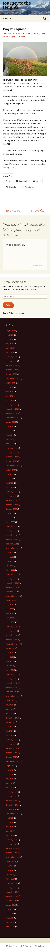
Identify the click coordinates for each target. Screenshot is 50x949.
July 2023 (9, 474)
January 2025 (11, 404)
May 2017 (9, 731)
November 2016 (12, 752)
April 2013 (10, 922)
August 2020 (11, 600)
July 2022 (9, 513)
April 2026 (10, 348)
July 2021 (9, 552)
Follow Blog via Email (14, 282)
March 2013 (10, 926)
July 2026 (9, 335)
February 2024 (11, 448)
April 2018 (10, 709)
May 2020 (9, 613)
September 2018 (12, 696)
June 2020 (10, 609)
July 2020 (9, 604)
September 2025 (12, 378)
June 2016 (10, 774)
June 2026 (10, 339)
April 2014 (10, 874)
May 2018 (9, 705)
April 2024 (10, 439)
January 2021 (11, 578)
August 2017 (11, 722)
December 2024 (12, 409)
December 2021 (12, 535)
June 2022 (10, 517)
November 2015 (12, 805)
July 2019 (9, 652)
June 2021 (10, 557)
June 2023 (10, 478)
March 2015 (10, 835)
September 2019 (12, 644)
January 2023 (11, 496)
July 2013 (9, 909)
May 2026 (9, 343)
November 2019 (12, 639)
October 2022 (11, 509)
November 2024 (12, 413)
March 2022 (10, 522)
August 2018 (11, 700)
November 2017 (12, 718)
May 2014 (9, 870)
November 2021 (12, 539)
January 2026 (11, 361)
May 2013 (9, 918)
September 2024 (12, 417)
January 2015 (11, 844)
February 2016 (11, 792)
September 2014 (12, 857)
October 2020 (11, 591)
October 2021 (11, 544)
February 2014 (11, 883)
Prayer (12, 36)
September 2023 (12, 465)
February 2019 (11, 674)
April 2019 (10, 665)
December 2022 (12, 500)
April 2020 (10, 617)
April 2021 (10, 565)
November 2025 (12, 369)
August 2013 (11, 905)
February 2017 (11, 739)
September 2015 (12, 813)
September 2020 (12, 596)
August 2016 (11, 765)
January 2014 (11, 887)
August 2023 (11, 470)
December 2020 (12, 583)
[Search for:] (44, 18)
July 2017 (9, 726)
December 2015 (12, 800)
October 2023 (11, 461)
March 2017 (10, 735)
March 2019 (10, 670)
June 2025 (10, 387)
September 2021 (12, 548)
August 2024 (11, 422)
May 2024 (9, 435)
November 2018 (12, 687)
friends (43, 33)
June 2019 (10, 657)
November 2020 (12, 587)
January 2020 (11, 631)
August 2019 (11, 648)
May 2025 (9, 391)
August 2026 (11, 330)
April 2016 (10, 783)
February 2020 (11, 626)
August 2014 (11, 861)
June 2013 (10, 913)
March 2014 (10, 879)
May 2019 (9, 661)
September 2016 (12, 761)
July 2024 (9, 426)
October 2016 (11, 757)
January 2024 (11, 452)
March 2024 (10, 443)
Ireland (27, 33)
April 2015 (10, 831)
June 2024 (10, 430)
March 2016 (10, 787)
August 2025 (11, 383)
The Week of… (37, 210)
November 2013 (12, 896)
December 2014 (12, 848)
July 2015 (9, 818)
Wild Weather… (13, 210)
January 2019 (11, 678)
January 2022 (11, 530)
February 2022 (11, 526)
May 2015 (9, 826)
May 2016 (9, 778)
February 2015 (11, 839)
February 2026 (11, 356)
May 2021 (9, 561)
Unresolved (20, 36)
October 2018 (11, 691)
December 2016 (12, 748)
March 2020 (10, 622)
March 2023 (10, 487)
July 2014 (9, 866)
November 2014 (12, 852)
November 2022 (12, 504)
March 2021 (10, 570)
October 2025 (11, 374)
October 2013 (11, 900)
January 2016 (11, 796)
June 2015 (10, 822)
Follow (8, 305)
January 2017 (11, 744)
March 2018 (10, 713)
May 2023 (9, 483)
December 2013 (12, 892)
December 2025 (12, 365)
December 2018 (12, 683)
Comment (37, 265)
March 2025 (10, 400)
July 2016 (9, 770)
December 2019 (12, 635)
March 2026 (10, 352)
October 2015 (11, 809)
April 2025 (10, 396)
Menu (5, 18)
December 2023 (12, 456)
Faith (37, 33)
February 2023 (11, 491)
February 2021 (11, 574)
